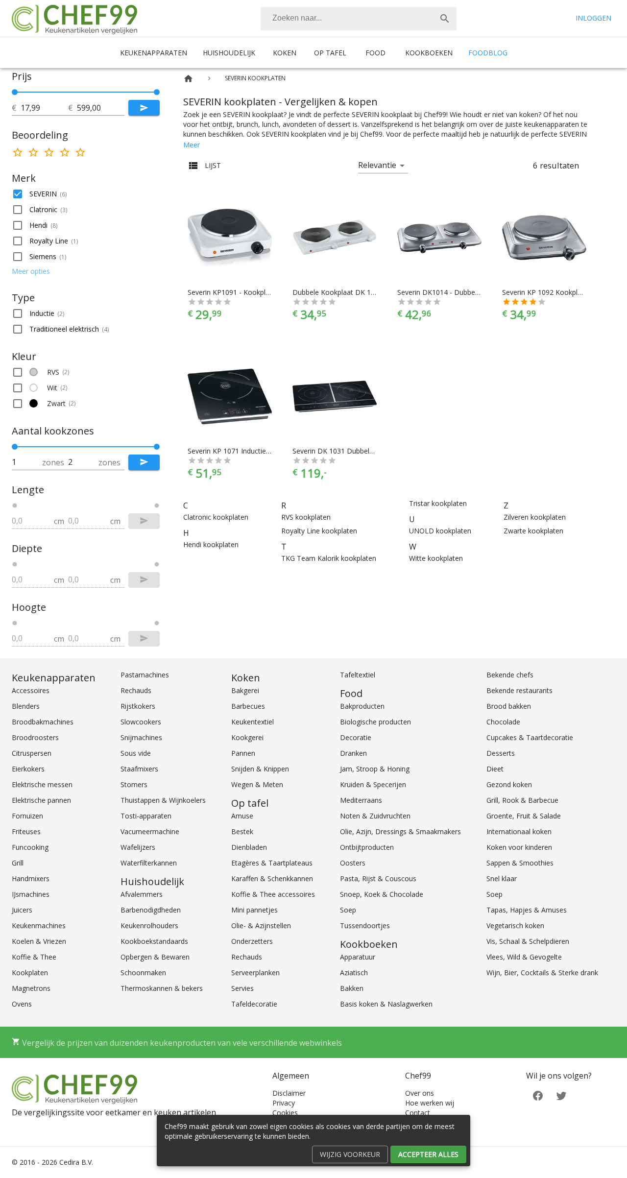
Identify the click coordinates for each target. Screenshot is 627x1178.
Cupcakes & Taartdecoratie (529, 737)
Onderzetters (252, 941)
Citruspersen (31, 753)
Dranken (353, 753)
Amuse (242, 815)
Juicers (22, 909)
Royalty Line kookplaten (319, 530)
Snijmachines (141, 737)
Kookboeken (429, 52)
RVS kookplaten (306, 517)
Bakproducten (362, 706)
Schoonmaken (143, 972)
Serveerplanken (255, 972)
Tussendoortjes (365, 925)
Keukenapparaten (153, 52)
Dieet (495, 768)
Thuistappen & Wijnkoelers (163, 800)
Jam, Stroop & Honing (375, 768)
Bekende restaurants (519, 690)
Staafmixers (139, 768)
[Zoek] (445, 18)
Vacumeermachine (150, 831)
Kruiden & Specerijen (373, 784)
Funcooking (30, 847)
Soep (348, 909)
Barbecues (248, 706)
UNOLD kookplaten (440, 530)
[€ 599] (157, 92)
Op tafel (330, 52)
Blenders (26, 706)
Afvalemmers (142, 894)
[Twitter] (561, 1095)
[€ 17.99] (15, 92)
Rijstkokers (138, 706)
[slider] (86, 92)
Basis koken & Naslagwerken (386, 1004)
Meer (191, 144)
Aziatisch (354, 972)
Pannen (243, 753)
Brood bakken (508, 706)
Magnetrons (31, 988)
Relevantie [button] (377, 165)
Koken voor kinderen (519, 847)
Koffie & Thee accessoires (273, 894)
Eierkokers (28, 768)
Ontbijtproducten (367, 847)
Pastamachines (145, 674)
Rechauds (136, 690)
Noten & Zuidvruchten (375, 815)
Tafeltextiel (357, 674)
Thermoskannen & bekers (162, 988)
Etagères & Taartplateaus (272, 862)
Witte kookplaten (436, 558)
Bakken (351, 988)
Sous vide (136, 753)
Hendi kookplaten (211, 544)
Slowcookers (141, 721)
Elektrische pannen (41, 800)
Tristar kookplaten (438, 503)
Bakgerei (245, 690)
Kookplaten (30, 972)
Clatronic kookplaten (215, 517)
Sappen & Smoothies (520, 862)
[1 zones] (15, 447)
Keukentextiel (252, 721)
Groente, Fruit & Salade (523, 815)
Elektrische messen (42, 784)
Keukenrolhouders (149, 925)
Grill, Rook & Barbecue (522, 800)
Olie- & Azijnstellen (261, 925)
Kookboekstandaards (154, 941)
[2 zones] (157, 447)
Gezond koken (509, 784)
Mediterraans (361, 800)
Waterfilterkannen (149, 862)
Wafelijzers (138, 847)
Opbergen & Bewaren (155, 957)
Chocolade (503, 721)
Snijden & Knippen (260, 768)
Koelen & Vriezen (39, 941)
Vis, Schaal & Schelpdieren (527, 941)
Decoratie (355, 737)
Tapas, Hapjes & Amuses (526, 909)
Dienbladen (249, 847)
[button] (85, 194)
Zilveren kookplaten (535, 517)
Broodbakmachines (42, 721)
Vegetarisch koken (515, 925)
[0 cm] (15, 505)
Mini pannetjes (254, 909)
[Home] (188, 78)
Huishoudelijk (229, 52)
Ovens (22, 1004)
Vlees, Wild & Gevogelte (524, 957)
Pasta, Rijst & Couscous (378, 878)
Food (375, 52)
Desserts (500, 753)
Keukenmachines (39, 925)
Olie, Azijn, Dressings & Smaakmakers (400, 831)
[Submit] (144, 108)
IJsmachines (30, 894)
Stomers (134, 784)
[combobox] (359, 18)
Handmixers (30, 878)
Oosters (352, 862)
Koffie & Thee (34, 957)
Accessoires (30, 690)
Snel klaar (501, 878)
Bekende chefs (509, 674)
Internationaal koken (519, 831)
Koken (284, 52)
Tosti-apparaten (146, 815)
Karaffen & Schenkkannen (272, 878)
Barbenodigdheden (151, 909)
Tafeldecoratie (254, 1004)
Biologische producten (375, 721)
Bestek (242, 831)
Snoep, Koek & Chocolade (381, 894)
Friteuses (26, 831)
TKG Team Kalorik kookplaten (328, 558)
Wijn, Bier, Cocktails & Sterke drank (542, 972)
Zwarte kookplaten (533, 530)
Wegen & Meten (257, 784)
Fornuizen (27, 815)
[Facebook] (538, 1095)
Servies (242, 988)
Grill (18, 862)
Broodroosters (35, 737)
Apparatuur (357, 957)
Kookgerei (247, 737)
